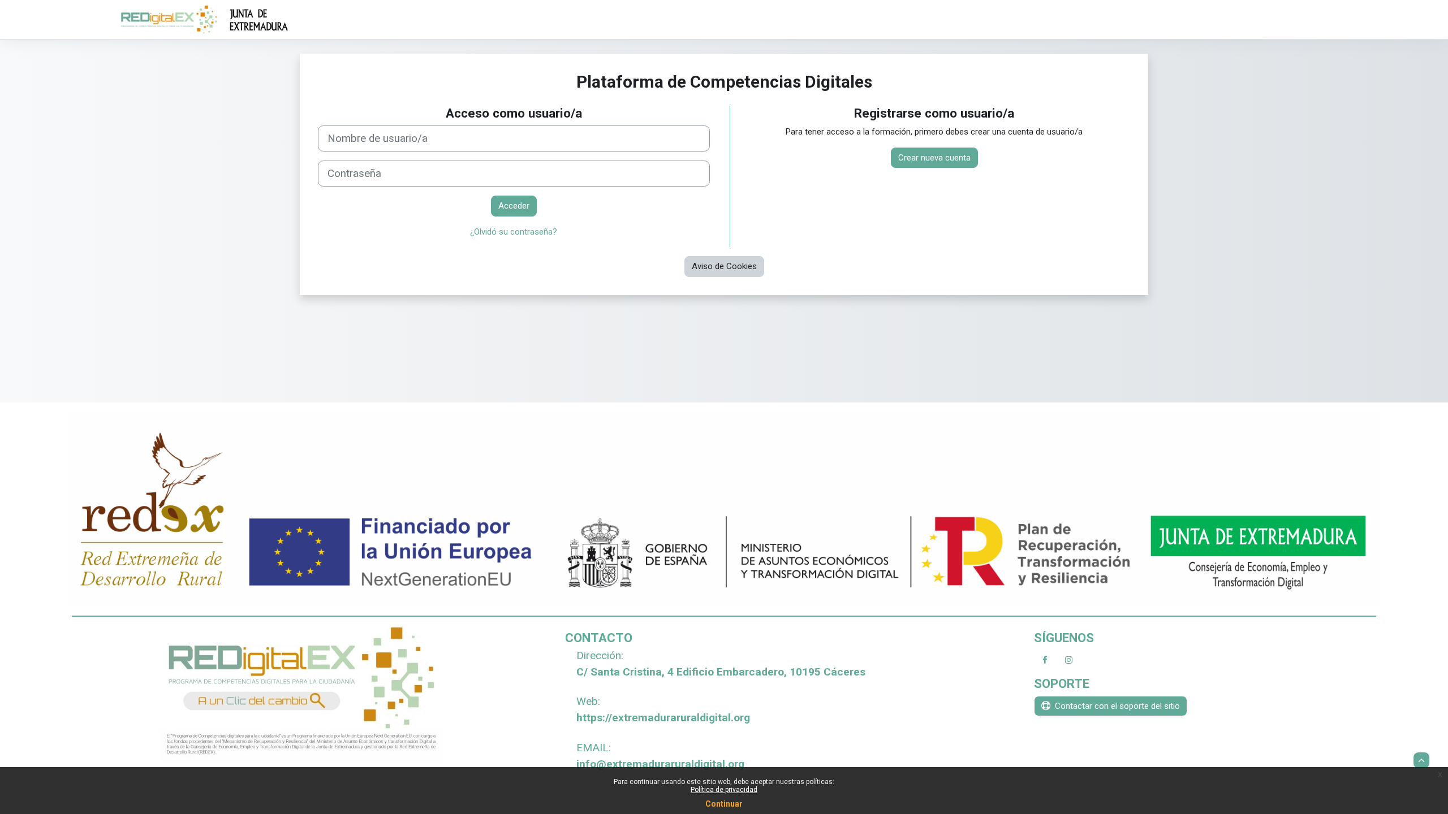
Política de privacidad (724, 790)
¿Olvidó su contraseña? (513, 232)
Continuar (724, 803)
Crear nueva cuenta (934, 158)
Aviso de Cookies (724, 266)
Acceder (513, 206)
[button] (1421, 760)
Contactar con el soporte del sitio (1117, 706)
